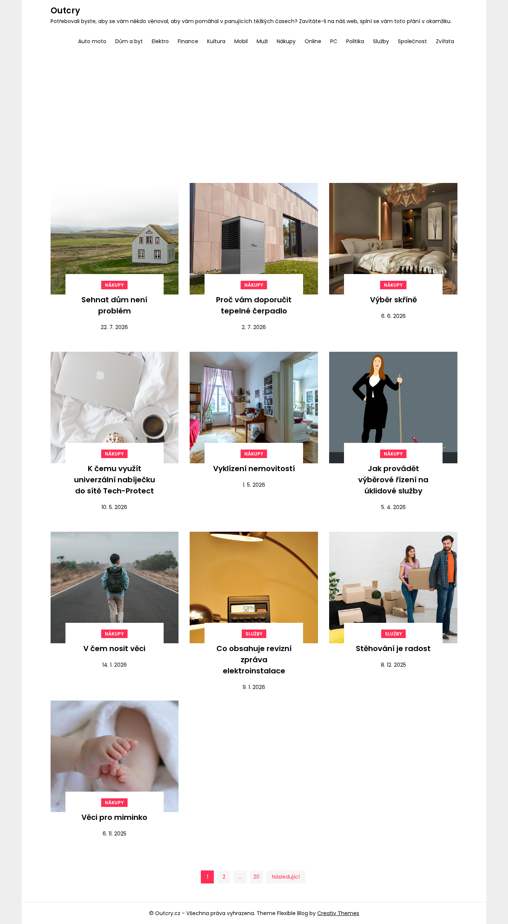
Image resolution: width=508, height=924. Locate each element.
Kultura (216, 41)
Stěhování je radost (393, 648)
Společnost (412, 41)
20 (256, 876)
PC (333, 41)
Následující (286, 876)
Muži (262, 41)
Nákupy (286, 41)
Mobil (241, 41)
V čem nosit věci (114, 648)
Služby (381, 41)
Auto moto (92, 41)
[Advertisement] (254, 109)
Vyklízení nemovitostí (254, 468)
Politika (355, 41)
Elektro (160, 41)
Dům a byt (129, 41)
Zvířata (445, 41)
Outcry (65, 10)
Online (313, 41)
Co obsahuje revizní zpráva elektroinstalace (254, 659)
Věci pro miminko (114, 817)
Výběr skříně (393, 299)
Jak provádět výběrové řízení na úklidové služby (393, 479)
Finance (188, 41)
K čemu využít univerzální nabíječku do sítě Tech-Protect (114, 479)
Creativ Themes (338, 913)
